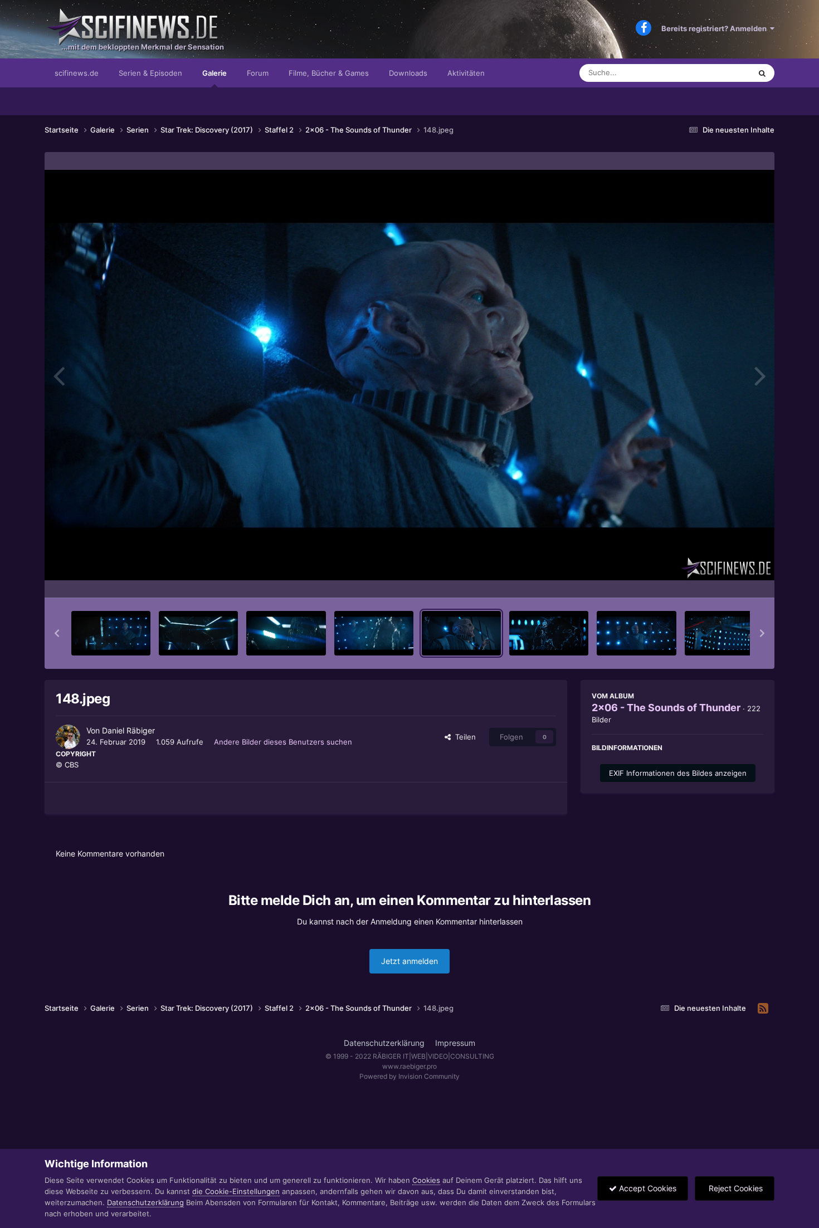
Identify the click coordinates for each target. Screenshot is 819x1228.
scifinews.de (77, 73)
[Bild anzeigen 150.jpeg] (636, 633)
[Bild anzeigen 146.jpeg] (285, 633)
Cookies (426, 1180)
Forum (258, 73)
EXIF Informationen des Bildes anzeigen (678, 773)
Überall (724, 73)
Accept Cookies (646, 1188)
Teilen (463, 736)
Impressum (455, 1043)
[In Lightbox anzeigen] (409, 375)
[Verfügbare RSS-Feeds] (763, 1008)
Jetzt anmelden (409, 961)
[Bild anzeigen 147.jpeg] (373, 633)
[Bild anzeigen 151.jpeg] (724, 633)
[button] (57, 633)
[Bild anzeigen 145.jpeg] (198, 633)
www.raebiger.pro (409, 1066)
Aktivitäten (466, 73)
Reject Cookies (734, 1188)
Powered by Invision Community (409, 1076)
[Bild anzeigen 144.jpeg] (110, 633)
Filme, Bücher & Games (329, 73)
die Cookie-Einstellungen (236, 1191)
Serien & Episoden (150, 73)
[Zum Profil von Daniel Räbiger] (68, 737)
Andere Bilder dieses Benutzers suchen (283, 741)
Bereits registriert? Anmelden (715, 28)
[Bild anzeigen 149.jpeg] (548, 633)
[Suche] (762, 73)
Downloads (408, 73)
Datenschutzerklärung (384, 1043)
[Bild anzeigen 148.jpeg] (461, 633)
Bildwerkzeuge (723, 577)
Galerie (214, 73)
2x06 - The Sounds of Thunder (666, 707)
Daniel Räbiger (128, 730)
